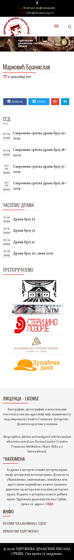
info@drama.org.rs (40, 13)
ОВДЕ (49, 504)
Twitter (41, 102)
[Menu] (56, 26)
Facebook (17, 102)
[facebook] (37, 3)
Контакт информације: (39, 8)
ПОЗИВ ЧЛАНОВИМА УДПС (25, 523)
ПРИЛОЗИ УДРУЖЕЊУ (21, 531)
